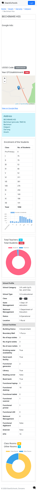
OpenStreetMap (24, 104)
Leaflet (16, 104)
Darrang (19, 9)
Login (31, 3)
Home (3, 9)
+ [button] (4, 78)
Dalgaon (27, 9)
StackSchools (10, 2)
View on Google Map (10, 108)
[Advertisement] (18, 47)
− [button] (4, 81)
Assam (10, 9)
